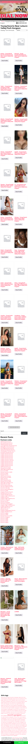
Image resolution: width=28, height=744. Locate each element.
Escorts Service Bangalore (7, 489)
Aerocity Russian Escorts (7, 443)
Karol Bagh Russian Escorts (7, 448)
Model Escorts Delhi (5, 484)
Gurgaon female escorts (6, 494)
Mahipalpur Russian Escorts (7, 447)
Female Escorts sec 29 (6, 493)
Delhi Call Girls (4, 478)
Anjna (13, 737)
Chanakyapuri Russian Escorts (8, 451)
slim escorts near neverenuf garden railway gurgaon (10, 727)
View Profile (5, 60)
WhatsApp (21, 742)
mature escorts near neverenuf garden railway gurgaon (10, 720)
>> (25, 23)
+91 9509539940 (7, 742)
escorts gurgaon (14, 715)
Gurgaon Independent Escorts (8, 510)
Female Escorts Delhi (6, 468)
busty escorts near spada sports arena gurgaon (12, 713)
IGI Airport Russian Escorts (7, 452)
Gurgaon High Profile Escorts (8, 496)
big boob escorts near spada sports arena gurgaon (12, 702)
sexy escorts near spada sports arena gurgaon (17, 724)
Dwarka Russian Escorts (6, 444)
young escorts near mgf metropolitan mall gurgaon (13, 732)
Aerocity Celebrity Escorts (7, 486)
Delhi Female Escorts (6, 467)
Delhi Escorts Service (6, 476)
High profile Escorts (5, 507)
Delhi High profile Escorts (7, 469)
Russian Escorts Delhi (6, 477)
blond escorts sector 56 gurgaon (20, 706)
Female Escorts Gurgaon (7, 504)
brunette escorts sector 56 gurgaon (12, 710)
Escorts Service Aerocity (6, 485)
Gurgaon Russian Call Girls (7, 460)
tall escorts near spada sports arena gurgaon (11, 731)
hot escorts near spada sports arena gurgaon (14, 718)
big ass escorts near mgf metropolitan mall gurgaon (10, 697)
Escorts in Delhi (4, 470)
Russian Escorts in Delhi (6, 472)
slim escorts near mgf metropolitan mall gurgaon (18, 726)
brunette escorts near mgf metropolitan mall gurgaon (10, 707)
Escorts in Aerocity (5, 488)
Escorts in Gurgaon (5, 500)
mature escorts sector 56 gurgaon (18, 722)
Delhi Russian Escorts (6, 441)
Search (2, 431)
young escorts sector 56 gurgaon (11, 735)
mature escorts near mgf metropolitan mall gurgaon (16, 719)
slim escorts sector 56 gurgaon (16, 728)
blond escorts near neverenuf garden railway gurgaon (13, 705)
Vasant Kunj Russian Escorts (7, 449)
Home (2, 21)
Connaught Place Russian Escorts (9, 445)
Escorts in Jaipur (4, 513)
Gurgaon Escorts (5, 497)
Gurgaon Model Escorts (6, 511)
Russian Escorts (4, 474)
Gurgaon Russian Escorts (7, 453)
